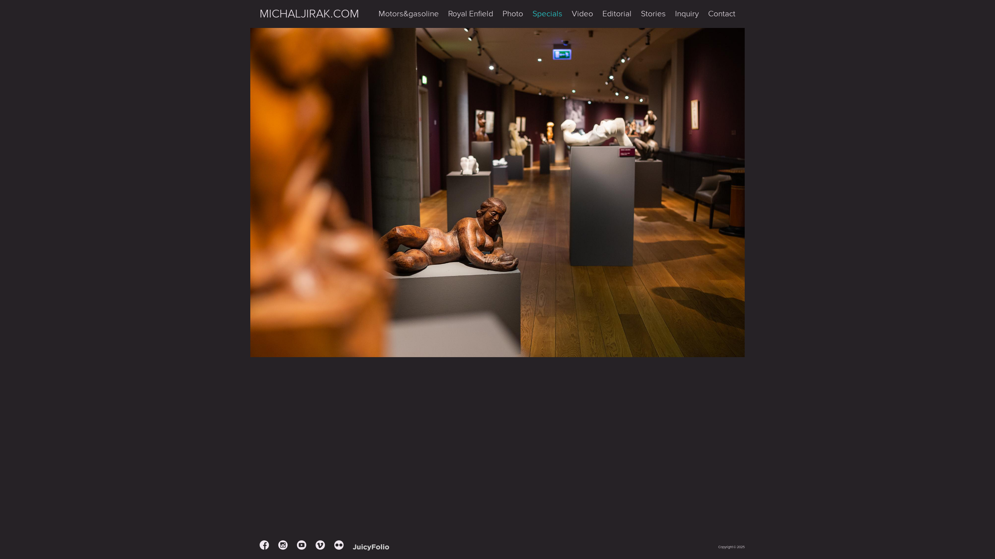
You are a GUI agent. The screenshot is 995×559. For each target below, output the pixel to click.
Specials (547, 14)
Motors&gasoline (409, 14)
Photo (513, 14)
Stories (653, 14)
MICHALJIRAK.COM (309, 14)
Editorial (617, 14)
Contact (721, 14)
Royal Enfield (470, 14)
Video (582, 14)
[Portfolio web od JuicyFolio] (371, 547)
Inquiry (687, 14)
